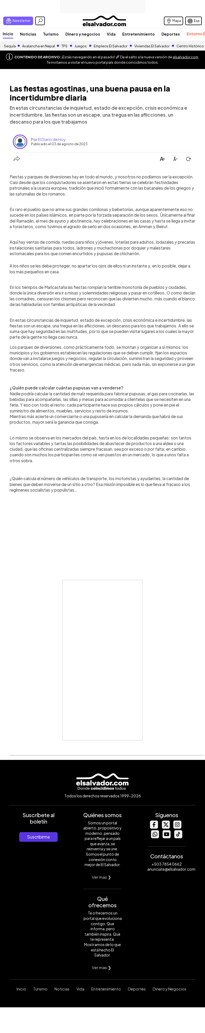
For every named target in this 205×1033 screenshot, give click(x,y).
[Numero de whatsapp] (155, 836)
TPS (64, 46)
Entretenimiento (138, 34)
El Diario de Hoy (51, 139)
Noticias (28, 34)
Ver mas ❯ (101, 876)
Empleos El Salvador (110, 46)
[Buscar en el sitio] (40, 21)
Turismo (51, 34)
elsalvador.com (185, 57)
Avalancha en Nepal (38, 46)
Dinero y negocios (82, 34)
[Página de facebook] (153, 827)
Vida (111, 34)
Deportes (170, 34)
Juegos (80, 46)
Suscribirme (38, 837)
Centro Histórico (190, 46)
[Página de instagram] (177, 827)
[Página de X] (165, 827)
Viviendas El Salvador (151, 46)
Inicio (8, 33)
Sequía (10, 46)
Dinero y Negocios (169, 988)
